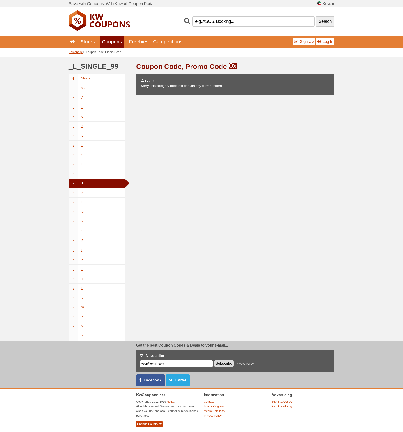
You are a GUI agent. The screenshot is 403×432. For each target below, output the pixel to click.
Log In (327, 41)
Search (325, 21)
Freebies (139, 41)
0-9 (83, 88)
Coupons (112, 41)
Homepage (76, 52)
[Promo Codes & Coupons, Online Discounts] (99, 29)
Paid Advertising (281, 406)
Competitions (168, 41)
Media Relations (214, 411)
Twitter (180, 380)
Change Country (147, 424)
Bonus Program (214, 406)
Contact (209, 401)
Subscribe (223, 363)
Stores (87, 41)
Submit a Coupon (282, 401)
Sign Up (306, 41)
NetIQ (170, 401)
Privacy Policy (245, 363)
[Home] (72, 41)
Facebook (152, 380)
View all (86, 78)
